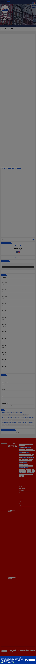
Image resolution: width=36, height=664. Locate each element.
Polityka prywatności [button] (11, 661)
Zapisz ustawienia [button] (27, 660)
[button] (2, 662)
